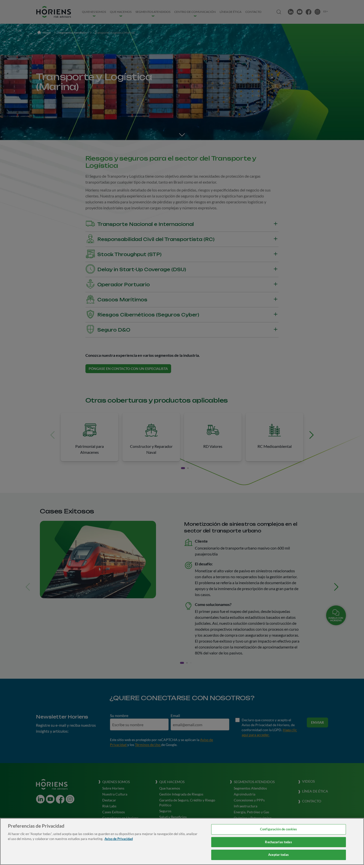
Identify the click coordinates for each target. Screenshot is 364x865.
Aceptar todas (278, 855)
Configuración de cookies (278, 829)
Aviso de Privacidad (118, 839)
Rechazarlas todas (278, 842)
